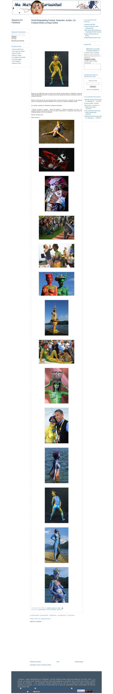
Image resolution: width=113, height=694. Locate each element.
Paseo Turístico (17, 53)
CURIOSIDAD (41, 609)
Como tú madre (89, 103)
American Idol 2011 (90, 24)
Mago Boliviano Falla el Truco (92, 37)
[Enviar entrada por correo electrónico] (62, 608)
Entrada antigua (79, 661)
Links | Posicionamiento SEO (51, 692)
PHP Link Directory (69, 692)
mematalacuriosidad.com (93, 50)
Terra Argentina (16, 61)
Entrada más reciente (35, 661)
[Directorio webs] (27, 688)
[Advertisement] (56, 16)
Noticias (59, 609)
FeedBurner (96, 89)
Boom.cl (23, 692)
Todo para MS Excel (18, 49)
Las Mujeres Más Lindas (19, 57)
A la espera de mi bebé (19, 51)
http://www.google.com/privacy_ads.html (46, 686)
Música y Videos (17, 55)
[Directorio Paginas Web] (53, 688)
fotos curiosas (51, 609)
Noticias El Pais (17, 63)
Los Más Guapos (17, 59)
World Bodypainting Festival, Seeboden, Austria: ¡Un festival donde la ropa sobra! (53, 21)
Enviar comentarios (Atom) (44, 665)
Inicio (57, 661)
